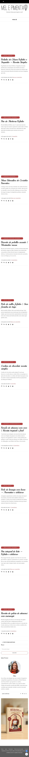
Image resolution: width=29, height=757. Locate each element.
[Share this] (6, 79)
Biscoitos (6, 362)
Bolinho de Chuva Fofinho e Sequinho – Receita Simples (14, 61)
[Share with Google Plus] (10, 79)
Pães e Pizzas (7, 117)
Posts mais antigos (9, 642)
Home (2, 749)
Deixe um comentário (17, 77)
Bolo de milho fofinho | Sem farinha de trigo (14, 305)
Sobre (6, 749)
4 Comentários (13, 260)
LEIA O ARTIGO (5, 694)
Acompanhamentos (15, 424)
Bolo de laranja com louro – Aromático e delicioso (13, 491)
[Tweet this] (8, 79)
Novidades (11, 749)
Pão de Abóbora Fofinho (12, 121)
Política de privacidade (18, 749)
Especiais (6, 176)
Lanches (10, 55)
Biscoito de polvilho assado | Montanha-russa (14, 244)
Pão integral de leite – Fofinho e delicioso (11, 553)
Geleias (10, 609)
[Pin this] (12, 79)
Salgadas (14, 117)
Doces (5, 55)
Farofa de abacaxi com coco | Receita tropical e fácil (14, 429)
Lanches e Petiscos (9, 238)
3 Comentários (13, 631)
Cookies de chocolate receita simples (14, 367)
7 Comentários (13, 507)
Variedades (12, 176)
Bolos (5, 300)
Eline (14, 676)
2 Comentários (16, 446)
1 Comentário (14, 136)
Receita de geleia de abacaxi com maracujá (14, 615)
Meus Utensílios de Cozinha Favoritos (14, 182)
